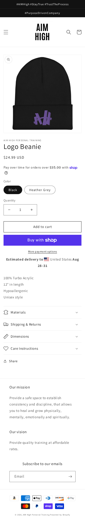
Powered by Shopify (60, 514)
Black (12, 190)
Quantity (9, 200)
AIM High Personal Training (36, 514)
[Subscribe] (70, 476)
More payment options (42, 251)
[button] (6, 32)
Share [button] (13, 361)
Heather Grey (40, 190)
